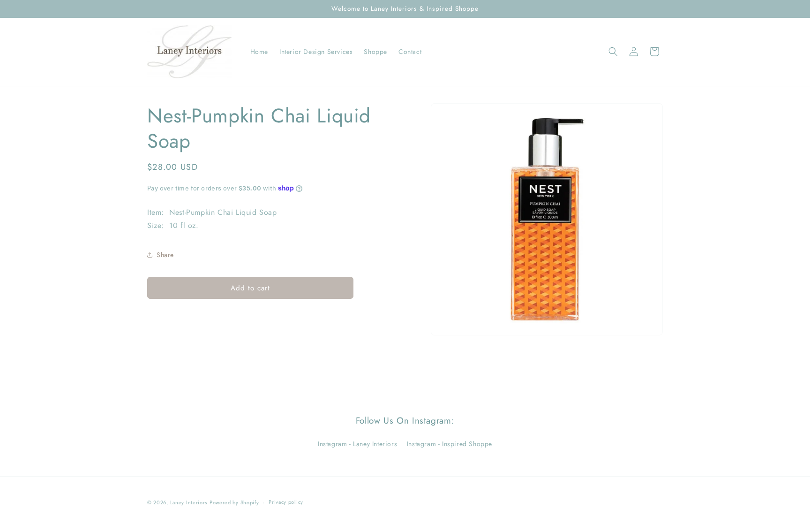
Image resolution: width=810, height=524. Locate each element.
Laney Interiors (189, 502)
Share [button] (165, 254)
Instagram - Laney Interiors (357, 443)
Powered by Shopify (234, 502)
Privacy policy (286, 502)
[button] (613, 51)
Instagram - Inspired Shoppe (449, 443)
